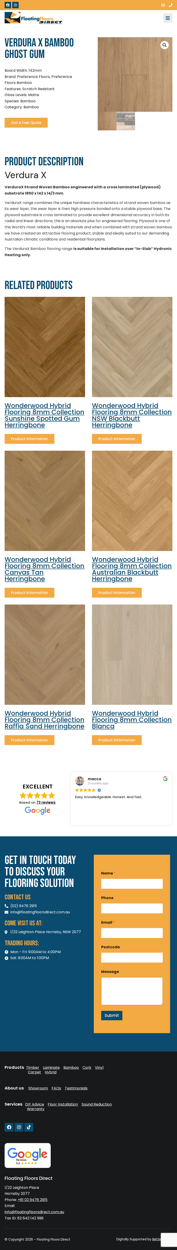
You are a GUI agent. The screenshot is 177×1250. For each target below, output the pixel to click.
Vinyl (99, 1067)
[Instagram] (15, 5)
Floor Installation (63, 1104)
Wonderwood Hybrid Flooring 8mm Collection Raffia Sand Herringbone (44, 720)
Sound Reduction (97, 1104)
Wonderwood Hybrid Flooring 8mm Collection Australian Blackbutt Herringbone (132, 569)
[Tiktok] (28, 1127)
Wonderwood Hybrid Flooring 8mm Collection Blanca (132, 720)
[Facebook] (8, 5)
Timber (32, 1067)
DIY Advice (34, 1104)
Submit (112, 1015)
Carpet (34, 1072)
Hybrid (50, 1072)
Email (108, 922)
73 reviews (46, 802)
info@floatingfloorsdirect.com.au (34, 1212)
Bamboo (71, 1067)
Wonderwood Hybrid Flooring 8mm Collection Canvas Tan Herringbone (44, 569)
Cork (87, 1067)
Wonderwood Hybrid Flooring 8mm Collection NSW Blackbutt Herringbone (132, 415)
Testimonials (76, 1088)
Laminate (51, 1067)
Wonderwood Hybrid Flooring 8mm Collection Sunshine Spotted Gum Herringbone (44, 415)
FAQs (56, 1088)
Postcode (110, 947)
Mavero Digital (121, 1242)
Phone (107, 898)
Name (108, 873)
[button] (164, 45)
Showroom (38, 1088)
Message (110, 971)
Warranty (35, 1109)
